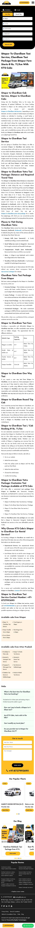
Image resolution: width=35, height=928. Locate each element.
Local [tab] (17, 10)
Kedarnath (18, 230)
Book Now (6, 810)
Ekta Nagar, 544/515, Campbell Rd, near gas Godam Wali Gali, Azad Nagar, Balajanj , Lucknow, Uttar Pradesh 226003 (16, 901)
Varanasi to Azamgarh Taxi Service (7, 659)
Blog (22, 914)
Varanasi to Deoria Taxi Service (16, 659)
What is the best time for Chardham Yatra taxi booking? (17, 693)
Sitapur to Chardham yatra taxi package (13, 213)
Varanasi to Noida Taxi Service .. (25, 867)
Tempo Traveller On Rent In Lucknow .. (8, 869)
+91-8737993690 (24, 2)
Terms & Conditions (15, 911)
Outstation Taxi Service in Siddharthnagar (7, 675)
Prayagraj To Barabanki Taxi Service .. (8, 886)
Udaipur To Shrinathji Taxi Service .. (26, 887)
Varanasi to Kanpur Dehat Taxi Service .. (25, 874)
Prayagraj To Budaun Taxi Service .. (8, 879)
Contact (17, 590)
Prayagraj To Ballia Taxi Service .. (8, 884)
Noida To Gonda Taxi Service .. (25, 880)
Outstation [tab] (6, 10)
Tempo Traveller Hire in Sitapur (7, 631)
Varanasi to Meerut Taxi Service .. (25, 872)
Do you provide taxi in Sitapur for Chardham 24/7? (16, 730)
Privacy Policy (5, 911)
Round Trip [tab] (18, 14)
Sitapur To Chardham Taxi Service (7, 624)
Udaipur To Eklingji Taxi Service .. (26, 882)
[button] (17, 813)
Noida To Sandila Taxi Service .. (25, 879)
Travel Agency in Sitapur (18, 623)
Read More (13, 853)
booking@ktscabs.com (20, 897)
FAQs (18, 914)
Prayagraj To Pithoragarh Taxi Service (7, 667)
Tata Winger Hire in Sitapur (18, 631)
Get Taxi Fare (29, 926)
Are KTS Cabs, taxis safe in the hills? (15, 716)
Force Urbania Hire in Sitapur (6, 636)
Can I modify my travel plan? (14, 723)
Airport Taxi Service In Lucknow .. (8, 873)
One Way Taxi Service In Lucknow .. (8, 872)
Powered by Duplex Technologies (16, 920)
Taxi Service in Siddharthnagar (17, 666)
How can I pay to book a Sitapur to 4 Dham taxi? (17, 708)
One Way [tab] (7, 14)
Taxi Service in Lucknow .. (6, 867)
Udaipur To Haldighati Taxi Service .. (26, 885)
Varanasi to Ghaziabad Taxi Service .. (26, 869)
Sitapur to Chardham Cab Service (11, 111)
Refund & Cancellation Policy (9, 914)
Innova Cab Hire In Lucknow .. (7, 875)
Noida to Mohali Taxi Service (18, 674)
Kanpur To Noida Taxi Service (18, 653)
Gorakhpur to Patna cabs (6, 653)
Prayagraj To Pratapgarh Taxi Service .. (7, 881)
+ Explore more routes (17, 891)
